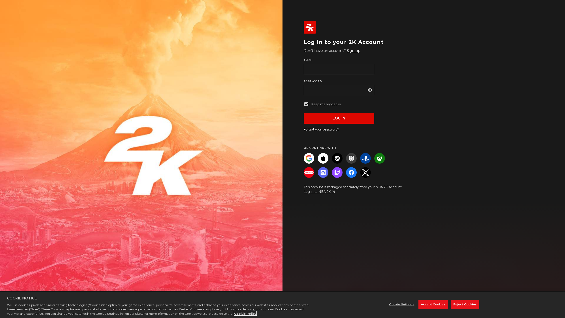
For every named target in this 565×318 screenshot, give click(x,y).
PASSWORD (313, 81)
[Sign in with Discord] (323, 172)
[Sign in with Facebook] (351, 172)
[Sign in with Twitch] (337, 172)
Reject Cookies (465, 304)
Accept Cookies (433, 304)
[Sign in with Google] (309, 158)
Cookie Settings (401, 304)
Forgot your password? (321, 129)
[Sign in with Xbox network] (379, 158)
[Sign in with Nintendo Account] (309, 172)
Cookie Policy (245, 313)
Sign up (353, 51)
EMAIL (308, 60)
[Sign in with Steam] (337, 158)
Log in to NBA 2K (317, 192)
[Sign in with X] (365, 172)
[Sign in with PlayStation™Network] (365, 158)
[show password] (369, 90)
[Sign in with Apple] (323, 158)
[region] (282, 305)
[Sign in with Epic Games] (351, 158)
